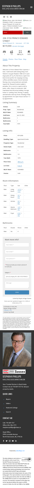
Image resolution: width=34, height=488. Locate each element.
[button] (3, 441)
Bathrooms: (8, 223)
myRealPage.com (20, 450)
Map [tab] (24, 59)
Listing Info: (8, 130)
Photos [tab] (11, 59)
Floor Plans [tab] (18, 59)
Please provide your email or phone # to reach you (16, 265)
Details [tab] (5, 59)
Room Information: (11, 181)
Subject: (7, 272)
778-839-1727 (8, 310)
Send (17, 292)
